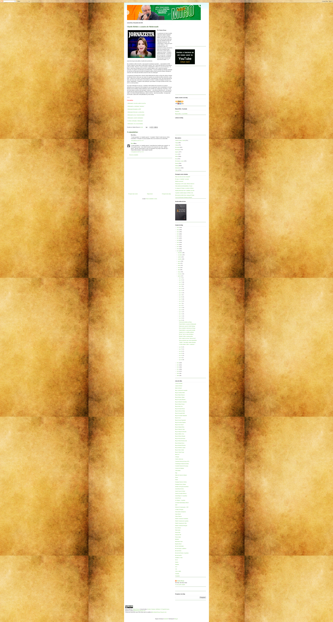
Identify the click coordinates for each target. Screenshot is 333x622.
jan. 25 (180, 286)
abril (179, 269)
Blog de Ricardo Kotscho (180, 445)
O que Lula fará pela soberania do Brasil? (183, 197)
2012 (178, 367)
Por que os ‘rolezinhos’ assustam (182, 179)
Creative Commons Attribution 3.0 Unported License (158, 609)
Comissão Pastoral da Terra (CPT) (182, 461)
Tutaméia (177, 564)
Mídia (176, 156)
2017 (178, 246)
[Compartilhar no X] (154, 127)
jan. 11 (180, 316)
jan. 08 (180, 347)
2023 (178, 234)
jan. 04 (180, 355)
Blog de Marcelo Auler (180, 429)
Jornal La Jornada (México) (181, 493)
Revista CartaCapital (179, 546)
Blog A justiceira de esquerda (181, 390)
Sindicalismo (177, 167)
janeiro (179, 276)
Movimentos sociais (179, 161)
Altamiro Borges (180, 581)
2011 (178, 369)
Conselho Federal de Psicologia (181, 466)
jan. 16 (180, 305)
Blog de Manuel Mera (179, 427)
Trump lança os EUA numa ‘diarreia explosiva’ (184, 183)
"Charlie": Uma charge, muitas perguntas (187, 342)
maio (179, 267)
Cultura (176, 145)
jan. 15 (180, 307)
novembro (180, 254)
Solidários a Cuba (178, 557)
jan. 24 (180, 288)
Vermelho (177, 573)
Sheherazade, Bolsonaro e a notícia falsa (136, 112)
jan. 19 (180, 299)
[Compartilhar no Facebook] (155, 127)
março (179, 271)
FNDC (176, 479)
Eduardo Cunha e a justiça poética (186, 336)
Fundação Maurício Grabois (181, 482)
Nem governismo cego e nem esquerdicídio (188, 340)
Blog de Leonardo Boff (180, 413)
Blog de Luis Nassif (179, 424)
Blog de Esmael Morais (180, 408)
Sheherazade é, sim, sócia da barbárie (135, 123)
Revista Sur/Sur (178, 555)
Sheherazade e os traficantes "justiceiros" (136, 106)
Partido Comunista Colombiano (181, 518)
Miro (176, 158)
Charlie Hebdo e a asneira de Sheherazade (187, 324)
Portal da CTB (178, 534)
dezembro (180, 252)
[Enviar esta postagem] (146, 127)
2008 (178, 375)
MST (176, 504)
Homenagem (177, 149)
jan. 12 (180, 313)
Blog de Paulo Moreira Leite (181, 440)
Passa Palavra (178, 527)
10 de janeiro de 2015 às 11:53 (137, 140)
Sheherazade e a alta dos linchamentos (135, 117)
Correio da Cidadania (179, 468)
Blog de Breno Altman (179, 397)
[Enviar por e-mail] (150, 127)
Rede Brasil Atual (178, 541)
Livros (176, 154)
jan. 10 (180, 318)
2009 (178, 373)
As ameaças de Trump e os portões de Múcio (184, 188)
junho (179, 265)
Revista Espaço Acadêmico (180, 548)
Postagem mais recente (133, 193)
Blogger (176, 618)
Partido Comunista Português (181, 525)
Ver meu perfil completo (180, 584)
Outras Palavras (178, 516)
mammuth (166, 618)
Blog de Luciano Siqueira (180, 422)
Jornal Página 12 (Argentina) (181, 495)
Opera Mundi (178, 514)
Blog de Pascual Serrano (180, 438)
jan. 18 (180, 301)
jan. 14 (180, 309)
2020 (178, 240)
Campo (176, 142)
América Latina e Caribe (180, 140)
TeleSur (176, 562)
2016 (178, 248)
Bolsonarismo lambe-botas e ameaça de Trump (184, 195)
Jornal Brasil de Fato (179, 488)
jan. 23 (180, 290)
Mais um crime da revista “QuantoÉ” (182, 176)
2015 (178, 250)
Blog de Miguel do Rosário (180, 431)
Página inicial (150, 193)
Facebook (177, 111)
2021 (178, 238)
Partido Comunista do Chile (181, 523)
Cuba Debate (177, 470)
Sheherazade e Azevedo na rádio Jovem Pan (137, 103)
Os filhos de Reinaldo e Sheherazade (135, 120)
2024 (178, 231)
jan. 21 (180, 294)
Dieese (176, 477)
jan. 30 (180, 277)
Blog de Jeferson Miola (180, 411)
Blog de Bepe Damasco (180, 395)
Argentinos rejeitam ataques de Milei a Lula (184, 192)
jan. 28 (180, 280)
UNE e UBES (178, 571)
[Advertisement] (149, 175)
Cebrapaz (177, 456)
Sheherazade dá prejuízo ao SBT (134, 109)
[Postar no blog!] (152, 127)
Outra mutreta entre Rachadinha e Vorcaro (183, 186)
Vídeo (176, 170)
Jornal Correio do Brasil (180, 491)
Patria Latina (177, 530)
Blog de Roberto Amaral (180, 447)
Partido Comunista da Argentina (181, 521)
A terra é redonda (178, 383)
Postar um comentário (133, 154)
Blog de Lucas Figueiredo (180, 420)
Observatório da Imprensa (180, 511)
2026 (178, 227)
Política (176, 165)
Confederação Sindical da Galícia (182, 463)
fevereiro (180, 273)
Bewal (132, 143)
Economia (177, 147)
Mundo (176, 163)
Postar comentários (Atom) (151, 198)
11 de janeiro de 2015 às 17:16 (137, 151)
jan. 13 (180, 311)
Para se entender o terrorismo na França (187, 328)
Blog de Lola (177, 417)
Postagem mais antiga (166, 193)
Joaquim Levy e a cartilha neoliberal (186, 332)
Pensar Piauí (177, 532)
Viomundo (177, 576)
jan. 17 (180, 303)
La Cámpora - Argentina (180, 500)
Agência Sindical (178, 385)
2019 (178, 242)
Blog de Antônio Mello (180, 392)
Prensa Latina (178, 537)
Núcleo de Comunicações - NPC (182, 507)
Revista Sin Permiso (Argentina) (182, 553)
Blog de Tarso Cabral (179, 450)
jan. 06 (180, 351)
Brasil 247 (177, 454)
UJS (176, 569)
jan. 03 (180, 357)
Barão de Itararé (178, 388)
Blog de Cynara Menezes (180, 399)
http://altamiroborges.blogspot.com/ (159, 612)
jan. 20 (180, 297)
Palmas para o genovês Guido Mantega (187, 326)
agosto (179, 261)
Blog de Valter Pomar (179, 452)
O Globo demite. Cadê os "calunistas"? (187, 344)
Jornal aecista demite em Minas (185, 322)
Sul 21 (176, 559)
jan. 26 (180, 284)
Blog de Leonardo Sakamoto (181, 415)
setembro (180, 259)
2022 (178, 236)
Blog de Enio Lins (179, 406)
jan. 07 (180, 349)
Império (176, 152)
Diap (176, 472)
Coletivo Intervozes (179, 459)
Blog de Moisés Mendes (180, 436)
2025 (178, 229)
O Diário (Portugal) (179, 509)
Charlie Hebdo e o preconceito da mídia (187, 330)
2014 (178, 362)
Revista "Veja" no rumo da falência (186, 334)
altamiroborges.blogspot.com (139, 610)
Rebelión (177, 539)
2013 (178, 365)
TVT (176, 566)
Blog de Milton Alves (179, 433)
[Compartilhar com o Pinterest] (157, 127)
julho (179, 263)
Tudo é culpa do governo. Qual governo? (187, 338)
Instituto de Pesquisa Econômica (181, 486)
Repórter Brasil (178, 543)
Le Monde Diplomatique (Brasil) (182, 502)
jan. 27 (180, 282)
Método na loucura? (179, 181)
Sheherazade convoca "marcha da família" (136, 115)
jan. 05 (180, 353)
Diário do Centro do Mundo (181, 475)
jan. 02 (180, 359)
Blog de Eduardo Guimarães (181, 401)
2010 (178, 371)
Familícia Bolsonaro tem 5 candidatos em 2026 (184, 190)
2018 (178, 244)
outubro (179, 257)
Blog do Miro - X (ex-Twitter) (181, 113)
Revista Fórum (178, 550)
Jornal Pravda (178, 498)
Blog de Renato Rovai (179, 443)
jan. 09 (180, 320)
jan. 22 (180, 292)
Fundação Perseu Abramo (180, 484)
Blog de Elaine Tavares (180, 404)
